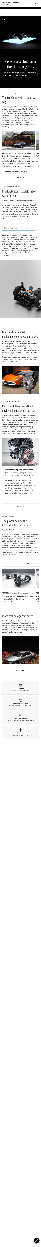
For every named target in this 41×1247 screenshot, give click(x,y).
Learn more (20, 670)
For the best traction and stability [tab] (17, 564)
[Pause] (4, 20)
